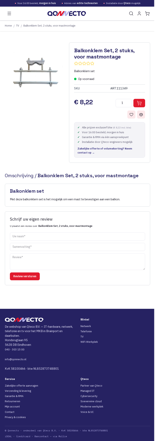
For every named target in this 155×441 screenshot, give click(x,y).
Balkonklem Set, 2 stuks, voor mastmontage (49, 25)
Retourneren (12, 401)
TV (17, 25)
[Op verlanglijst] (131, 115)
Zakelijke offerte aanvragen (21, 385)
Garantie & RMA (14, 396)
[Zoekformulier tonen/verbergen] (131, 13)
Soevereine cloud (91, 401)
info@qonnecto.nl (15, 359)
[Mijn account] (139, 13)
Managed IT (87, 391)
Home (8, 25)
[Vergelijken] (141, 115)
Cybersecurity (89, 396)
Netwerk (86, 326)
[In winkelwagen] (139, 103)
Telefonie (86, 331)
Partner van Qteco (91, 385)
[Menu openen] (9, 13)
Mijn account (12, 406)
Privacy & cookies (15, 417)
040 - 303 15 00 (14, 349)
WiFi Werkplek (89, 342)
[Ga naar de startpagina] (66, 13)
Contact (9, 412)
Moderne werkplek (92, 406)
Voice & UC (87, 412)
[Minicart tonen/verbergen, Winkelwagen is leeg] (147, 13)
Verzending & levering (18, 391)
